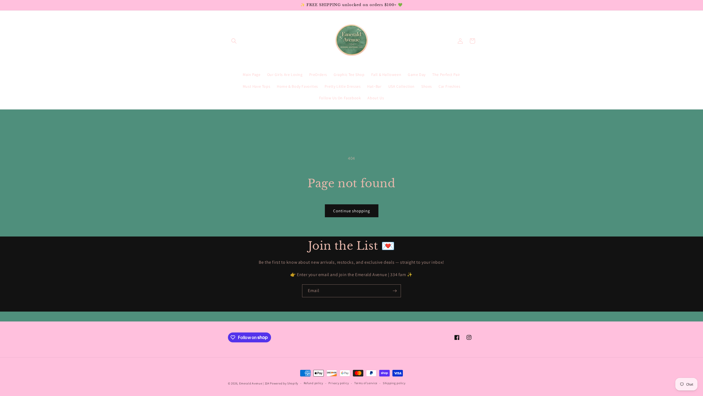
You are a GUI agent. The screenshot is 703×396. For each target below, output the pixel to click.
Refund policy (313, 383)
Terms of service (365, 383)
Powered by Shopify (284, 383)
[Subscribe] (395, 290)
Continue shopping (351, 210)
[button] (234, 41)
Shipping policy (394, 383)
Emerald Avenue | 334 (254, 383)
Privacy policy (338, 383)
